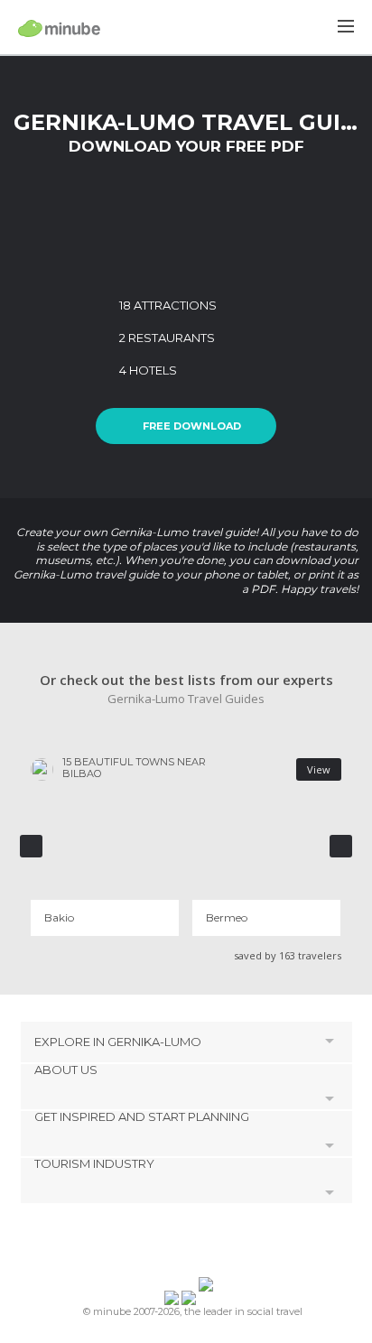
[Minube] (59, 28)
